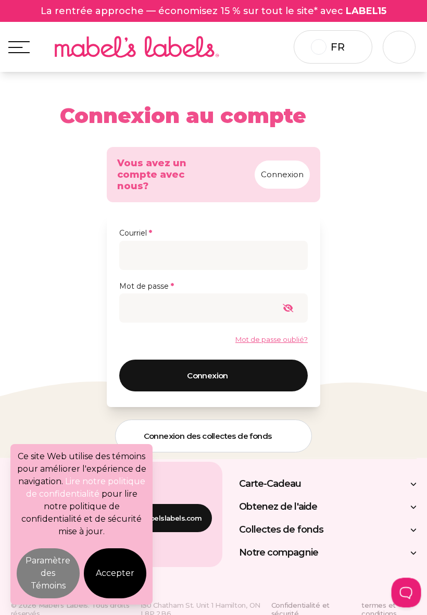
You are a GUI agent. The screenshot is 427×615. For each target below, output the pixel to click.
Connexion (282, 174)
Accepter (115, 573)
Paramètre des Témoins (48, 573)
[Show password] (293, 308)
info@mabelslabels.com (160, 518)
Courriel (135, 233)
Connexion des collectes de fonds (208, 436)
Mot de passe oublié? (271, 339)
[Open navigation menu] (19, 47)
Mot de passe (146, 286)
